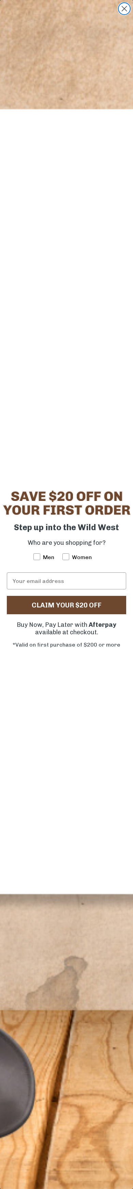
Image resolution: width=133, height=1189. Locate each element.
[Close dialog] (124, 9)
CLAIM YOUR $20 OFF (66, 605)
